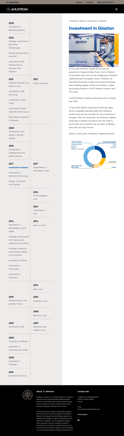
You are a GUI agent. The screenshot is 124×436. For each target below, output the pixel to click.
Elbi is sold (38, 289)
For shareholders (13, 2)
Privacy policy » (83, 414)
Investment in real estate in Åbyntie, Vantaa (16, 134)
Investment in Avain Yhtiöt (17, 101)
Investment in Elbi (16, 327)
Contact (90, 2)
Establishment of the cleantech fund (18, 302)
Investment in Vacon (18, 376)
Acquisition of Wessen (18, 341)
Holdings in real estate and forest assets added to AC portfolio (19, 239)
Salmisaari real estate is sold (39, 328)
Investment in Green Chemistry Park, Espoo (19, 110)
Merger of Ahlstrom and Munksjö (17, 183)
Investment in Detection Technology (18, 174)
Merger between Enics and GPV (19, 55)
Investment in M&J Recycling (17, 93)
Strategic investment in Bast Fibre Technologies (19, 44)
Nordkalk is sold (40, 301)
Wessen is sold (39, 315)
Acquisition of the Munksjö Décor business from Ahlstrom (16, 66)
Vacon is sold (39, 225)
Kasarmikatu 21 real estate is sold (41, 169)
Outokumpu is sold (39, 212)
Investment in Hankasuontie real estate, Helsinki (17, 152)
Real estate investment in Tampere (19, 118)
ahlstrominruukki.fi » (105, 2)
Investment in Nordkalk (14, 363)
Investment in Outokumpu (14, 267)
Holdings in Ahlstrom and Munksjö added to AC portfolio (18, 251)
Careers (79, 2)
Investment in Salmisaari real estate (18, 348)
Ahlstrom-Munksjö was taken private (19, 84)
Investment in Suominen (14, 276)
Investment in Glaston (18, 167)
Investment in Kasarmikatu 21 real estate (17, 228)
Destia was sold (40, 83)
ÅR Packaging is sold (40, 197)
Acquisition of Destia (18, 260)
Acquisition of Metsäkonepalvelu (17, 28)
